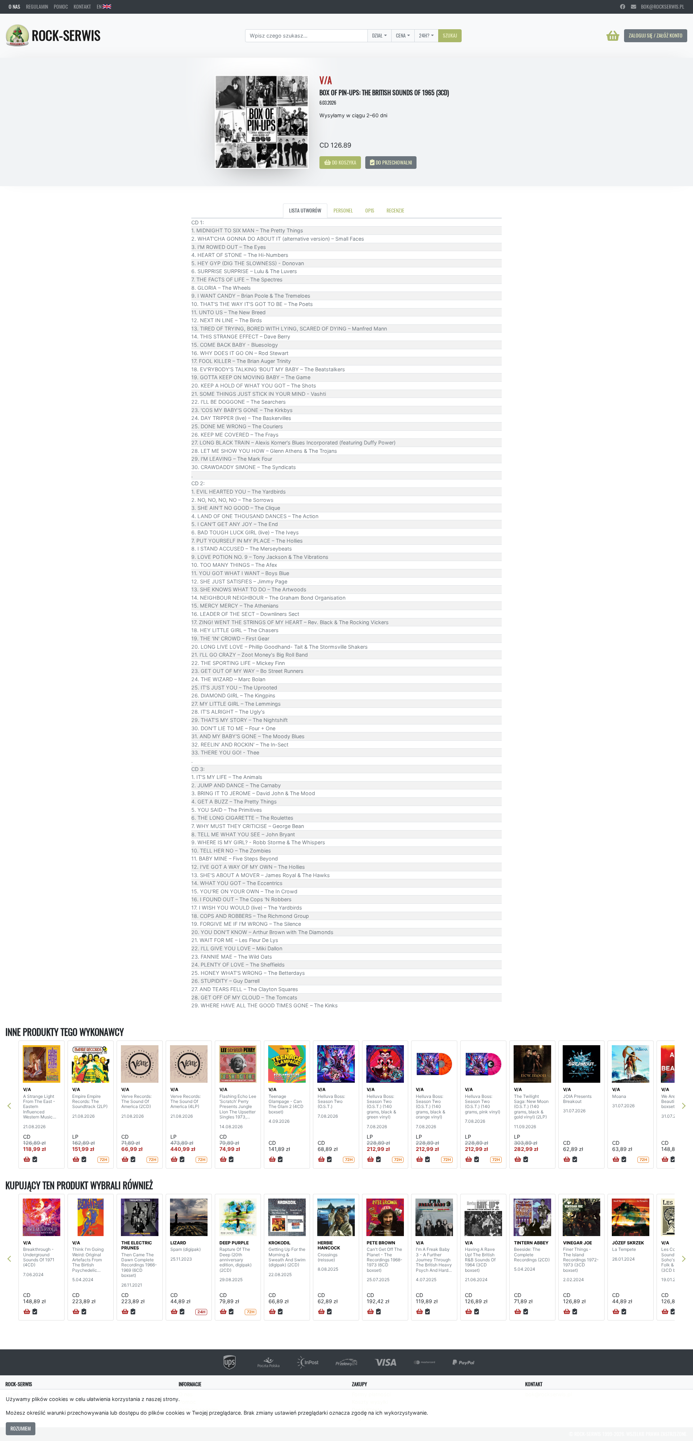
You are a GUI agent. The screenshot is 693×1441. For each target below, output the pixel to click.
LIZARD (178, 1242)
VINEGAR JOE (577, 1242)
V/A (27, 1089)
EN (100, 6)
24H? (424, 35)
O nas (14, 6)
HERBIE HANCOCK (329, 1245)
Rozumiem (20, 1428)
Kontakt (82, 6)
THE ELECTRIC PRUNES (136, 1245)
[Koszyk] (613, 36)
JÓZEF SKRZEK (628, 1242)
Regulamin (37, 6)
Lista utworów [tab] (305, 210)
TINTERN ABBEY (531, 1242)
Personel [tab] (343, 210)
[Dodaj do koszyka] (27, 1159)
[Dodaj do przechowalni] (35, 1159)
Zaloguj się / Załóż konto (656, 35)
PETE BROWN (381, 1242)
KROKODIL (280, 1242)
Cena (401, 35)
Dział (377, 35)
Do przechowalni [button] (393, 162)
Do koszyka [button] (343, 162)
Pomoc (61, 6)
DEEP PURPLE (234, 1242)
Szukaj (450, 35)
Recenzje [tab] (395, 210)
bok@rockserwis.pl (660, 6)
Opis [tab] (369, 210)
